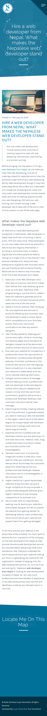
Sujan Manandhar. (20, 709)
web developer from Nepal (14, 169)
